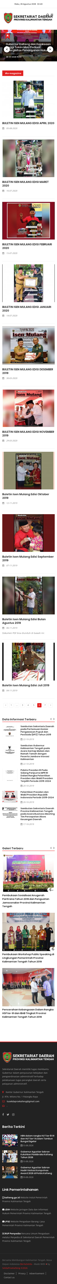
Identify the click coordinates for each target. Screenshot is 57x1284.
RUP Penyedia (13, 1233)
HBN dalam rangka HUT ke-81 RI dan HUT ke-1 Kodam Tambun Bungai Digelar (37, 1138)
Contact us (9, 1277)
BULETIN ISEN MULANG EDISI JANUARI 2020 (26, 308)
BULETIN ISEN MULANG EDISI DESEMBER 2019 (27, 371)
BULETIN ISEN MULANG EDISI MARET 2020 (25, 183)
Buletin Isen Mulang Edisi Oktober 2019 (25, 496)
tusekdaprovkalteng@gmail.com (23, 1101)
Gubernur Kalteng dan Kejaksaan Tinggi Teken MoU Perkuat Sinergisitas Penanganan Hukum (28, 47)
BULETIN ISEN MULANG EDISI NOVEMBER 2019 (28, 433)
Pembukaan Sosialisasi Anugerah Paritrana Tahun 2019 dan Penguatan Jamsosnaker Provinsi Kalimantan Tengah (25, 901)
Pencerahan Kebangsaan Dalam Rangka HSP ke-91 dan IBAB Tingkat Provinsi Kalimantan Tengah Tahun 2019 (28, 1013)
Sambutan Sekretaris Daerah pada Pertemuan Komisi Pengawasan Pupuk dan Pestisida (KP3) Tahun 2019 (37, 730)
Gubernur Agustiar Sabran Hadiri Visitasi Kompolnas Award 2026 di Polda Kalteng (36, 1170)
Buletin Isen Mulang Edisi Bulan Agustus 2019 (24, 621)
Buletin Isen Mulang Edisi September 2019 (28, 558)
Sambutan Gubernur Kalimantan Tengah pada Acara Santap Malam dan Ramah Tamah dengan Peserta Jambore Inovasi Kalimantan (35, 752)
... (17, 705)
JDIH (7, 1209)
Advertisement (36, 1273)
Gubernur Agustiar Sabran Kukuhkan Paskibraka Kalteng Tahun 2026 (37, 1154)
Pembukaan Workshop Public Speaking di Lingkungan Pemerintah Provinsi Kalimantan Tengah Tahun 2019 (28, 958)
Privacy (22, 1273)
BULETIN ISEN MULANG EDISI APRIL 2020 (28, 123)
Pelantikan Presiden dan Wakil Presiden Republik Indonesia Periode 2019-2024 (37, 795)
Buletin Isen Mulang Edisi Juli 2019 (25, 685)
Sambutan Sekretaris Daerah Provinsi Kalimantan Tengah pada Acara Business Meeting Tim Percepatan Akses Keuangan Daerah (38, 814)
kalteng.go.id (12, 1197)
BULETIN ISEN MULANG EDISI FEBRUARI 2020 (27, 246)
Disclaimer (9, 1273)
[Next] (50, 705)
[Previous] (5, 705)
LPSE (7, 1221)
